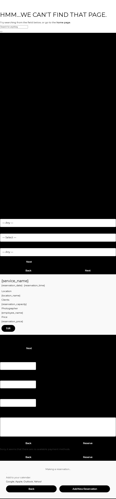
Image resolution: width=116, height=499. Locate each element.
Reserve (87, 443)
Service (5, 229)
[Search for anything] (1, 31)
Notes (4, 409)
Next (29, 261)
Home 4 (55, 6)
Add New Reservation (84, 489)
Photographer (9, 244)
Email (4, 372)
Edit (8, 328)
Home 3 (55, 2)
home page (63, 22)
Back (28, 270)
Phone (5, 391)
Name (4, 354)
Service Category (11, 215)
